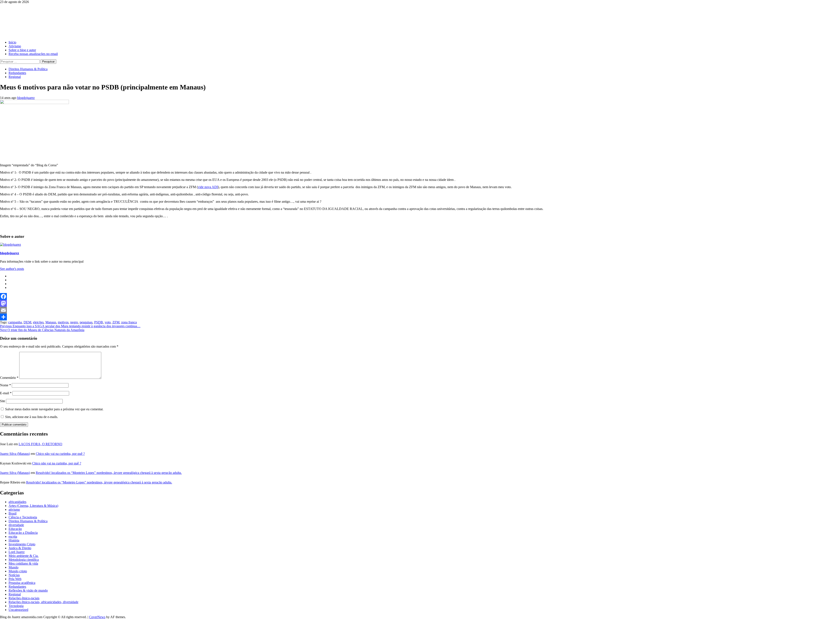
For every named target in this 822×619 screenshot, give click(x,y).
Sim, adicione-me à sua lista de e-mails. (31, 417)
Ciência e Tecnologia (23, 517)
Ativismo (15, 46)
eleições (38, 322)
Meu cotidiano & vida (23, 563)
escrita (13, 536)
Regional (15, 77)
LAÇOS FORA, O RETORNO (40, 444)
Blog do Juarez (21, 15)
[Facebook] (411, 296)
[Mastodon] (411, 303)
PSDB (98, 322)
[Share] (411, 317)
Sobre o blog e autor (22, 50)
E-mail (6, 393)
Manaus (50, 322)
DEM (27, 322)
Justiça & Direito (20, 548)
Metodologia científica (24, 559)
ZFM (115, 322)
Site (2, 401)
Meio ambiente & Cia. (24, 556)
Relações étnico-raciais (24, 598)
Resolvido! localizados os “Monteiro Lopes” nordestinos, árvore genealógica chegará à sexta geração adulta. (109, 473)
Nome (5, 385)
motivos (63, 322)
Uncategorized (18, 610)
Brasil (12, 513)
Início (12, 42)
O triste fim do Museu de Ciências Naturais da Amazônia (42, 330)
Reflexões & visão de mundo (28, 590)
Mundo (13, 567)
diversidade (16, 525)
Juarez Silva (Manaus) (15, 453)
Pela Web (15, 579)
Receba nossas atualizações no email (33, 54)
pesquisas (86, 322)
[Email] (411, 310)
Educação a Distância (23, 532)
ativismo (14, 509)
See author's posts (12, 269)
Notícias (14, 575)
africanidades (17, 502)
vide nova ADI (208, 187)
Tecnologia (16, 606)
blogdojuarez (26, 98)
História (14, 540)
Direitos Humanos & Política (28, 69)
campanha (15, 322)
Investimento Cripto (22, 544)
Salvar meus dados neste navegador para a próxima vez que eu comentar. (54, 409)
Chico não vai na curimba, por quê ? (60, 453)
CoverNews (97, 617)
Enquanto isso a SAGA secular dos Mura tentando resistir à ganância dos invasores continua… (70, 326)
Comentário (9, 377)
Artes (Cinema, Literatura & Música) (33, 505)
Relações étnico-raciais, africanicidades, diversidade (43, 602)
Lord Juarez (17, 552)
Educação (15, 529)
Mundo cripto (18, 571)
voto (108, 322)
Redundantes (17, 73)
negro (74, 322)
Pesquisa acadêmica (22, 583)
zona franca (129, 322)
